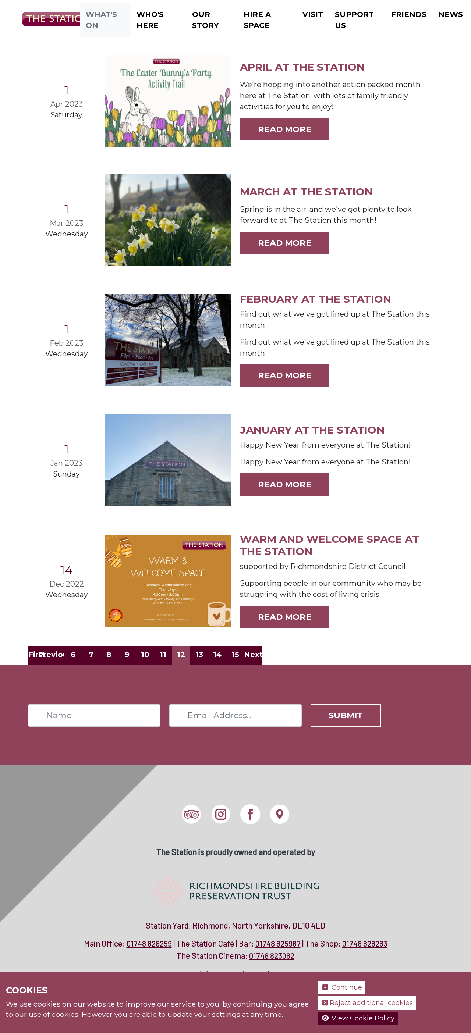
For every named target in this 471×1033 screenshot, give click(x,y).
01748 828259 (149, 943)
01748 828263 (364, 943)
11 (163, 654)
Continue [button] (346, 987)
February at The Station (315, 299)
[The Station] (52, 19)
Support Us (354, 20)
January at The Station (312, 430)
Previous (55, 654)
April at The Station (302, 67)
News (450, 14)
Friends (408, 14)
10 (145, 654)
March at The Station (306, 191)
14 (217, 654)
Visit (312, 14)
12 (181, 654)
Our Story (205, 20)
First (37, 654)
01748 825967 (278, 943)
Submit (346, 715)
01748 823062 (271, 955)
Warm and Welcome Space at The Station (329, 545)
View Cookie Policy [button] (362, 1018)
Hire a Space (257, 20)
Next (253, 654)
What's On (101, 20)
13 (199, 654)
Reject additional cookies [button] (371, 1003)
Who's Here (150, 20)
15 (235, 654)
